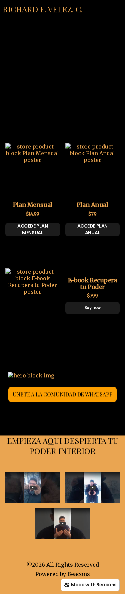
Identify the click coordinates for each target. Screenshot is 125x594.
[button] (43, 9)
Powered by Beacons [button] (62, 574)
